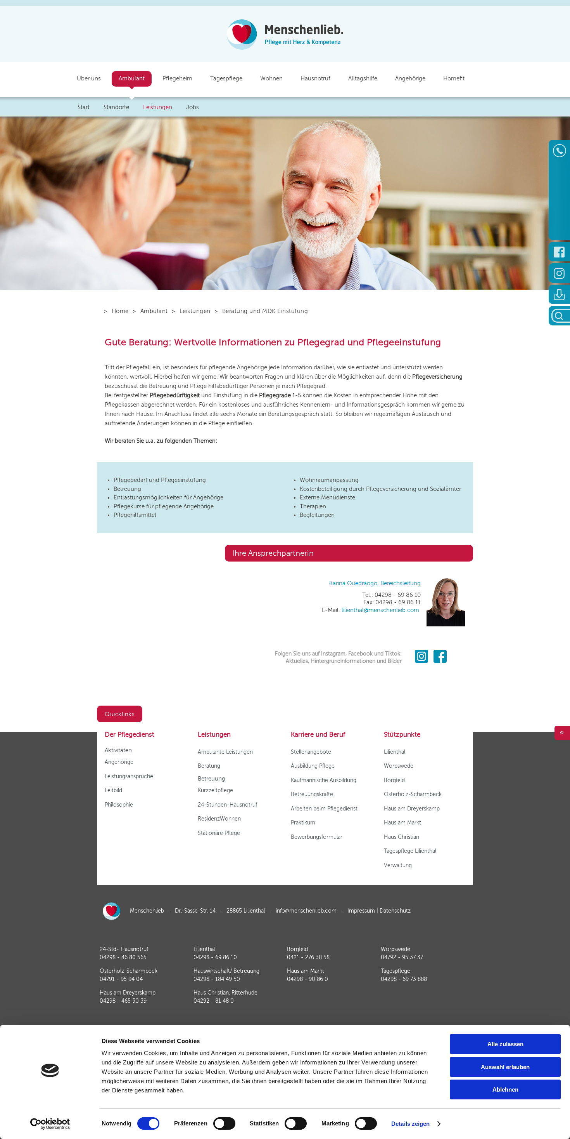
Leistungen (195, 311)
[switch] (224, 1123)
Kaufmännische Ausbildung (323, 780)
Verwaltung (398, 865)
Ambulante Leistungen (225, 752)
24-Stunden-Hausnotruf (227, 805)
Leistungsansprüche (129, 776)
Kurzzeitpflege (215, 790)
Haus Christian (401, 837)
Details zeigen (410, 1123)
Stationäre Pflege (219, 833)
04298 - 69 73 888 (404, 979)
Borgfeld (394, 780)
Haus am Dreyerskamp (412, 809)
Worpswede (398, 766)
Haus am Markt (402, 823)
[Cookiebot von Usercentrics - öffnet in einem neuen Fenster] (50, 1124)
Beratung (209, 766)
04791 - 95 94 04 (121, 979)
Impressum (361, 911)
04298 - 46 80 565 (123, 957)
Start (84, 107)
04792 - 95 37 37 (402, 957)
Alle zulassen (505, 1044)
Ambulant (154, 311)
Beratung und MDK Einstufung (265, 311)
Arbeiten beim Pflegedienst (324, 809)
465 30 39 (123, 1001)
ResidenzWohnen (219, 819)
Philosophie (119, 805)
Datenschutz (395, 911)
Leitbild (113, 790)
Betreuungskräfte (312, 794)
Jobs (192, 107)
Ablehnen (505, 1089)
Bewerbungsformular (316, 837)
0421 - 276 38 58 (308, 957)
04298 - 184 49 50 (216, 979)
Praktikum (303, 823)
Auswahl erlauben (505, 1067)
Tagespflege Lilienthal (410, 851)
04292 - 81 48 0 (213, 1001)
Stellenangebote (311, 752)
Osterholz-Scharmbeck (413, 794)
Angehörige (119, 762)
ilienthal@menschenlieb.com (381, 610)
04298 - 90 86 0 (307, 979)
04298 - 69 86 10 (215, 957)
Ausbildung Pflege (313, 766)
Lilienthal (394, 752)
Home (120, 311)
